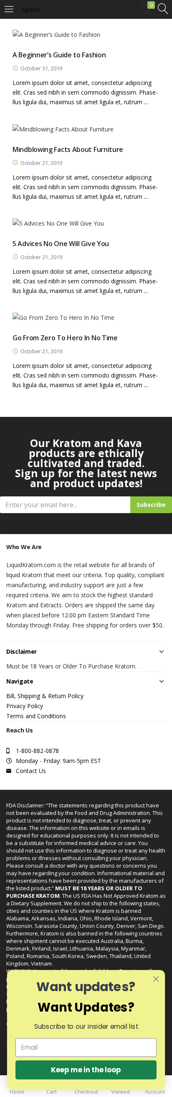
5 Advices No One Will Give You (61, 243)
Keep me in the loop (86, 1070)
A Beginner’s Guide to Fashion (59, 54)
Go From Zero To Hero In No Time (65, 337)
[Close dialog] (156, 979)
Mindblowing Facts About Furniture (68, 149)
